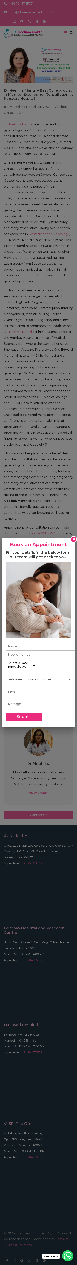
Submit (24, 716)
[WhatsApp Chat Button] (67, 1255)
